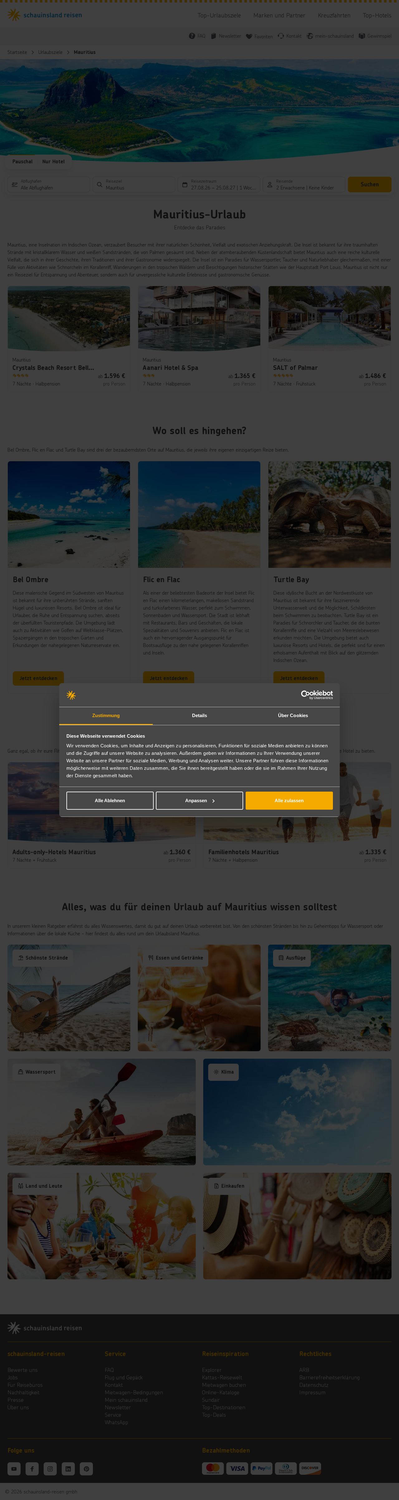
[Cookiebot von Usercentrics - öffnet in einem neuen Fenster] (305, 695)
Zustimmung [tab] (106, 715)
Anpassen (196, 800)
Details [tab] (199, 715)
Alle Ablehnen (110, 800)
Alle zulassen (289, 800)
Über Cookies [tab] (293, 715)
